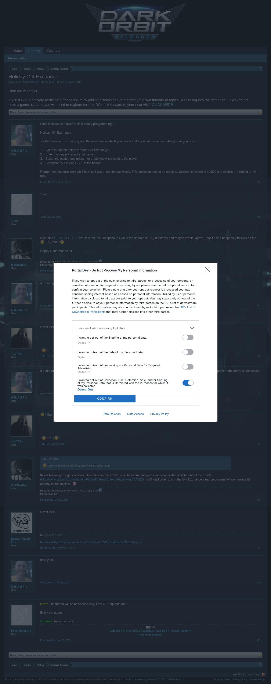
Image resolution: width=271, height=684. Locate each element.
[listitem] (135, 328)
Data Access (135, 413)
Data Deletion (111, 413)
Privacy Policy (159, 413)
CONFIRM (105, 398)
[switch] (188, 337)
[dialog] (135, 342)
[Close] (209, 271)
